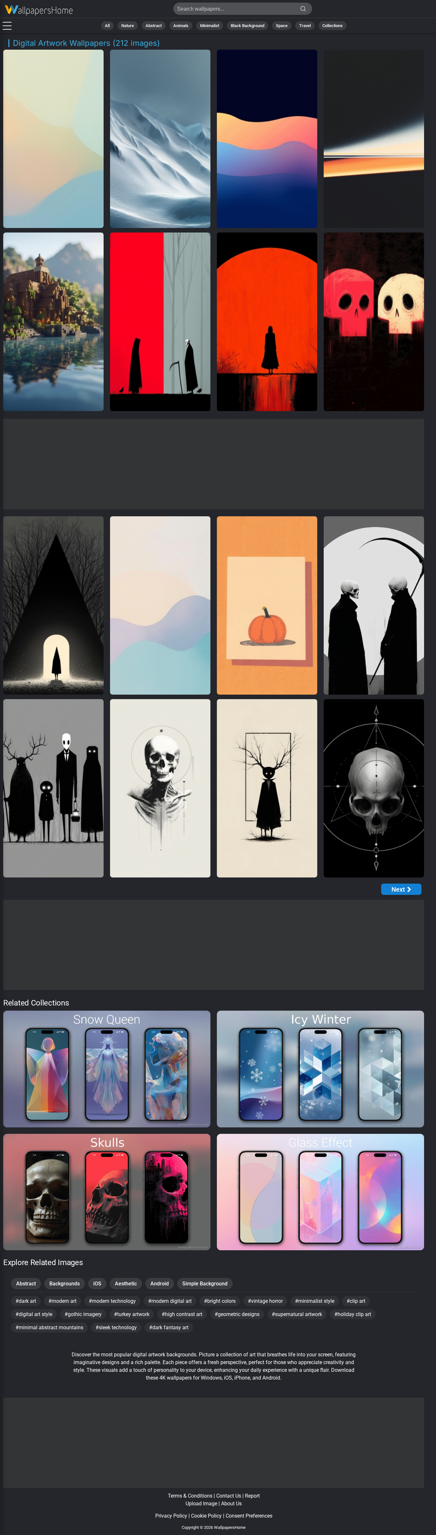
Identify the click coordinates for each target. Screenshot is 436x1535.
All (107, 25)
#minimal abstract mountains (49, 1327)
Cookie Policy (206, 1516)
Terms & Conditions (190, 1496)
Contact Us (228, 1496)
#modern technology (112, 1301)
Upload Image (201, 1503)
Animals (180, 25)
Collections (332, 25)
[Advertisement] (214, 464)
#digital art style (33, 1314)
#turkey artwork (131, 1314)
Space (282, 25)
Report (252, 1496)
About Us (231, 1503)
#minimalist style (314, 1301)
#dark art (25, 1301)
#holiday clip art (352, 1314)
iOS (97, 1284)
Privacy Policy (171, 1516)
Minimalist (209, 25)
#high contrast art (182, 1314)
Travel (305, 25)
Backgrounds (64, 1284)
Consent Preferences (249, 1516)
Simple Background (205, 1284)
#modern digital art (170, 1301)
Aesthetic (126, 1284)
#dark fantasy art (168, 1327)
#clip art (356, 1301)
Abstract (154, 25)
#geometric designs (237, 1314)
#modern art (62, 1301)
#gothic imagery (83, 1314)
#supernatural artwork (297, 1314)
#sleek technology (116, 1327)
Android (159, 1284)
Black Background (247, 25)
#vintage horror (265, 1301)
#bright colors (220, 1301)
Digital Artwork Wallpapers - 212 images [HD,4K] (39, 10)
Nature (127, 25)
